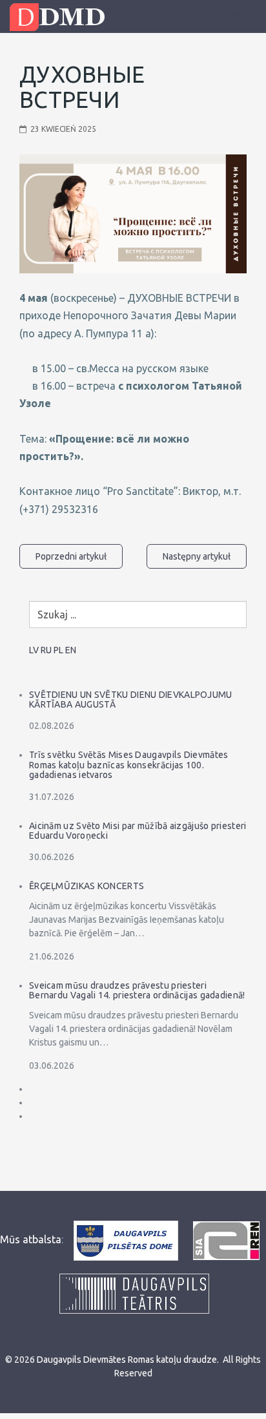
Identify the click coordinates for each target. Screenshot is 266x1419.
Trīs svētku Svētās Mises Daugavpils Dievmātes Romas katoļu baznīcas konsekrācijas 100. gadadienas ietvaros (129, 765)
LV (34, 650)
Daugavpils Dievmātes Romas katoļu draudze (127, 1359)
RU (46, 650)
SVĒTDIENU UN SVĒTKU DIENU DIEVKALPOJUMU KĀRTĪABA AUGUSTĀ (130, 699)
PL (58, 650)
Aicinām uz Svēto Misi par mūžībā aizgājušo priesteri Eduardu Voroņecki (138, 831)
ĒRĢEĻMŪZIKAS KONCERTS (86, 886)
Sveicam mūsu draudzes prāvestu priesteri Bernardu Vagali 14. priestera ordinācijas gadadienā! (137, 990)
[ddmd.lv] (61, 17)
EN (70, 650)
